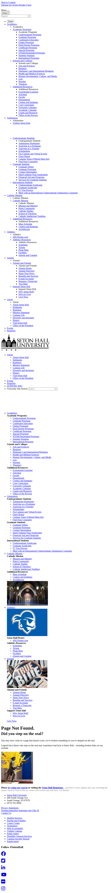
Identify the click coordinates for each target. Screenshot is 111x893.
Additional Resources (22, 86)
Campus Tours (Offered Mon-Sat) (33, 159)
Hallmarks (17, 307)
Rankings (17, 310)
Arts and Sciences (26, 66)
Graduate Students (21, 164)
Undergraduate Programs (29, 34)
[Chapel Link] (27, 605)
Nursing (22, 81)
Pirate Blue (23, 250)
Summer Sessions (26, 55)
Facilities (22, 252)
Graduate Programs (27, 37)
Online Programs (26, 42)
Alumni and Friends (22, 263)
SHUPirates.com (20, 237)
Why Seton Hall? (26, 291)
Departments (24, 99)
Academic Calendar (27, 110)
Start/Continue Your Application (33, 174)
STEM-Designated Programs (31, 53)
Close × (5, 13)
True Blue (23, 284)
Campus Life (19, 315)
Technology (12, 826)
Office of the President (23, 325)
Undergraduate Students (24, 138)
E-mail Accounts (26, 278)
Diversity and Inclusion (23, 318)
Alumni (10, 258)
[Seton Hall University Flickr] (4, 882)
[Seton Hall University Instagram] (4, 889)
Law (20, 79)
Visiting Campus (14, 831)
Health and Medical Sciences (31, 73)
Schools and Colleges (22, 60)
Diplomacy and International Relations (36, 71)
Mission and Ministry (28, 206)
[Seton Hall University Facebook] (4, 854)
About (10, 299)
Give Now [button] (12, 721)
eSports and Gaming (27, 255)
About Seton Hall (21, 304)
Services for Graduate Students (32, 180)
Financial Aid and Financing (31, 177)
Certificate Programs (27, 47)
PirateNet (11, 331)
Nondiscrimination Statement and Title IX (20, 810)
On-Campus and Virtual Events (32, 154)
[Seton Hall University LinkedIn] (4, 868)
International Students (23, 182)
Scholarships (24, 151)
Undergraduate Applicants (30, 185)
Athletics (11, 232)
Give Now (23, 297)
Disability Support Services (19, 836)
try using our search (18, 787)
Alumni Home (25, 268)
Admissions (12, 118)
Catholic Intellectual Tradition (32, 216)
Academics (12, 24)
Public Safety (13, 833)
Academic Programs (22, 29)
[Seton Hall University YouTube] (4, 875)
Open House (24, 156)
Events (10, 328)
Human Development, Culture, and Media (37, 76)
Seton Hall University (17, 795)
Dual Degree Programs (28, 45)
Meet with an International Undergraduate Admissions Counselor (48, 193)
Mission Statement (21, 312)
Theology (22, 84)
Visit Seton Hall (20, 323)
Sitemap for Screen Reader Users (16, 5)
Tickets (21, 247)
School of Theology (27, 213)
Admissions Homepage (29, 143)
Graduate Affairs (26, 167)
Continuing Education (28, 40)
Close (10, 21)
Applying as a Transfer (28, 148)
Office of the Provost (28, 115)
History (16, 320)
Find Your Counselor (28, 161)
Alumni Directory (26, 271)
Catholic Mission (14, 195)
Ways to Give (24, 294)
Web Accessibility (15, 828)
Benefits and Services (28, 276)
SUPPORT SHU (15, 386)
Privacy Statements (9, 808)
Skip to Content (8, 2)
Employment (13, 841)
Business (22, 68)
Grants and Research (27, 112)
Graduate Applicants (27, 187)
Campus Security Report (18, 839)
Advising (22, 94)
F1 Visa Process (25, 190)
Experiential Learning (28, 92)
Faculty (21, 97)
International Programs (28, 58)
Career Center (13, 823)
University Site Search (17, 389)
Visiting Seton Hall (21, 123)
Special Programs (26, 50)
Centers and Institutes (28, 102)
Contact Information (27, 172)
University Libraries (27, 107)
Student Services (14, 818)
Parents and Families (16, 820)
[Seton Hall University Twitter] (4, 861)
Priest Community (26, 208)
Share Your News (26, 273)
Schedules (23, 245)
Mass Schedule (25, 224)
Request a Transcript (27, 281)
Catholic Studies (25, 211)
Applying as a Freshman (29, 146)
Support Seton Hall (21, 286)
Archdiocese (24, 229)
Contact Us (6, 813)
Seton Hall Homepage (52, 787)
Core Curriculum (26, 105)
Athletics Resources (22, 239)
